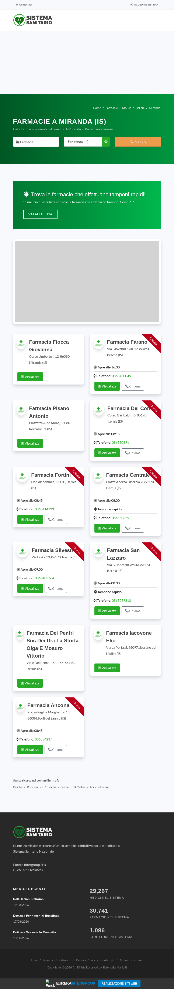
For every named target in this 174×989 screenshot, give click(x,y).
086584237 (43, 739)
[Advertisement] (87, 62)
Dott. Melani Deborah (28, 899)
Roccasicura (35, 787)
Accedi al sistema (146, 4)
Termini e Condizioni (56, 960)
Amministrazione (131, 960)
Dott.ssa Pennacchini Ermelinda (36, 915)
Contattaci (25, 4)
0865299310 (121, 600)
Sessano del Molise (73, 787)
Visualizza (31, 377)
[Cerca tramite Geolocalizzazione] (106, 142)
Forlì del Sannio (100, 787)
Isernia (52, 787)
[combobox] (36, 142)
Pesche (17, 787)
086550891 (120, 442)
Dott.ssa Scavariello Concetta (34, 932)
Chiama (134, 386)
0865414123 (44, 509)
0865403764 (44, 578)
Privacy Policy (85, 960)
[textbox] (35, 142)
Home (33, 960)
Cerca (140, 141)
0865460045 (121, 376)
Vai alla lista (40, 214)
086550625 (120, 518)
